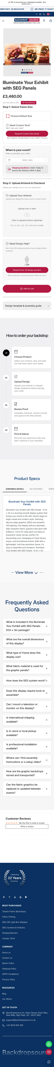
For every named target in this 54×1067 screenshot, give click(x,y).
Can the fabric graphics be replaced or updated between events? (27, 788)
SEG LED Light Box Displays (14, 922)
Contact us (7, 958)
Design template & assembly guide (27, 305)
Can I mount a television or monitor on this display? (27, 706)
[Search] (36, 14)
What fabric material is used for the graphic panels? (27, 668)
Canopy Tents (8, 938)
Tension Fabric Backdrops (14, 911)
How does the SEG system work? (27, 681)
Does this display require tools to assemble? (27, 692)
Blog (4, 993)
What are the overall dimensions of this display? (27, 641)
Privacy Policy (8, 979)
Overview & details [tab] (15, 489)
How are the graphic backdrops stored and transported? (27, 773)
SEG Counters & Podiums (13, 927)
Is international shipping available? (27, 719)
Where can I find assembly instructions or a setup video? (27, 759)
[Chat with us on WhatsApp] (49, 1044)
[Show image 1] (22, 69)
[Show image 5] (31, 69)
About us (6, 952)
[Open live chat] (49, 1062)
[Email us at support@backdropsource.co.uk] (49, 1052)
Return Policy (8, 963)
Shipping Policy (9, 968)
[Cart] (51, 21)
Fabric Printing (8, 917)
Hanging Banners (10, 933)
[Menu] (3, 21)
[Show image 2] (24, 69)
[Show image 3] (27, 69)
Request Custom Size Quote (27, 134)
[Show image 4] (29, 69)
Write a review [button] (27, 826)
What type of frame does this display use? (27, 654)
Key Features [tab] (36, 489)
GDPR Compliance (10, 974)
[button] (27, 214)
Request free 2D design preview (27, 270)
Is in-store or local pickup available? (27, 733)
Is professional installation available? (27, 746)
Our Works (7, 999)
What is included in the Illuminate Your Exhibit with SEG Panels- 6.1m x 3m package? (27, 626)
